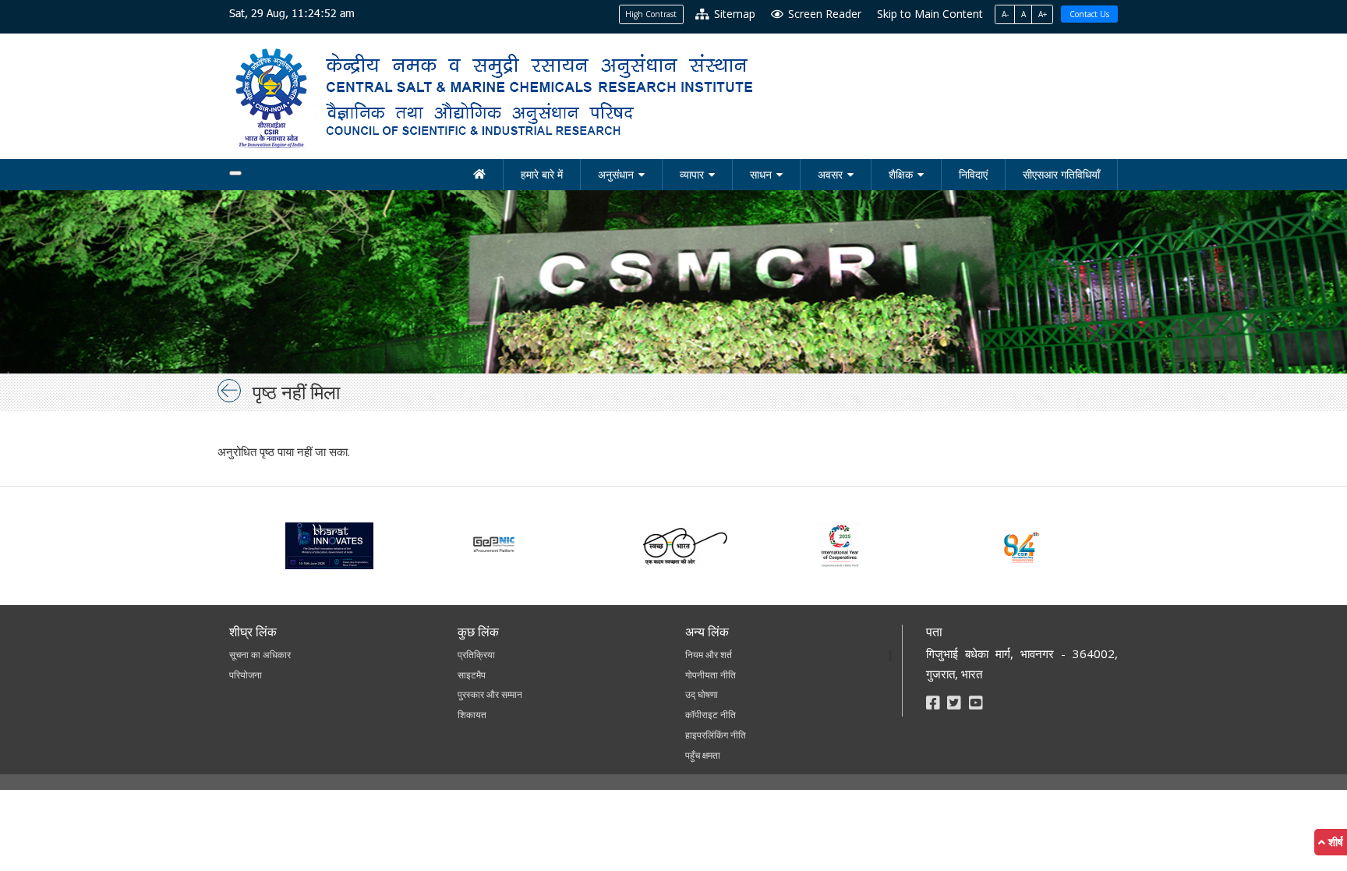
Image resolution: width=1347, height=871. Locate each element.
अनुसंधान (616, 174)
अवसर (830, 174)
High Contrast (651, 14)
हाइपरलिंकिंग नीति (715, 735)
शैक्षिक (901, 174)
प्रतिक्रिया (476, 654)
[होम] (480, 174)
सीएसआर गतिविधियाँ (1061, 174)
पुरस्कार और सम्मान (490, 694)
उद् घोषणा (701, 694)
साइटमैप (472, 675)
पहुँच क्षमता (702, 755)
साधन (761, 174)
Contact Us (1089, 14)
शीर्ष (1334, 841)
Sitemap (733, 13)
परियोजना (245, 675)
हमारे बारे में (542, 174)
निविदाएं (973, 174)
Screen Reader (823, 13)
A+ (1042, 14)
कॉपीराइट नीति (710, 714)
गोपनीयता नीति (710, 675)
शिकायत (472, 714)
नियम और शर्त (708, 654)
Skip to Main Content (930, 13)
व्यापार (692, 174)
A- (1005, 14)
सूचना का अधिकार (260, 654)
